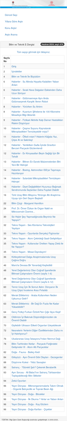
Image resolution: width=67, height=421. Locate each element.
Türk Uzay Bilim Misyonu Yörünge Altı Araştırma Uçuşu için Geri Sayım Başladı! (36, 196)
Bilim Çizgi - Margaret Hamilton (27, 203)
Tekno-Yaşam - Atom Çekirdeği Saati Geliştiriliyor (37, 238)
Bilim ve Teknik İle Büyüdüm (26, 76)
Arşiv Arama (11, 34)
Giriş (14, 66)
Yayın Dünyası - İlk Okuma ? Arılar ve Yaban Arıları (37, 399)
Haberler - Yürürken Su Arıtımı (27, 106)
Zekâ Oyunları (19, 380)
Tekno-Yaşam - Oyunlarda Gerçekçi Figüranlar (35, 233)
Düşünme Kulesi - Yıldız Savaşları (29, 362)
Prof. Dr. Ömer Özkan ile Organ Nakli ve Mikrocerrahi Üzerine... (32, 210)
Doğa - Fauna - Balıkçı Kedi (26, 352)
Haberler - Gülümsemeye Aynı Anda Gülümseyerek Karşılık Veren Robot (30, 100)
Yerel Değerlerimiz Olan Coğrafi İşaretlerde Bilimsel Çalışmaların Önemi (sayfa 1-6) (34, 272)
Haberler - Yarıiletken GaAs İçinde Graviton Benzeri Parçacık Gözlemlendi (34, 146)
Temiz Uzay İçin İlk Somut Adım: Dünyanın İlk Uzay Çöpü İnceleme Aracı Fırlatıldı (35, 288)
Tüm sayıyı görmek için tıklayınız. (33, 52)
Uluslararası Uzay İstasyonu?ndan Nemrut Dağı (36, 338)
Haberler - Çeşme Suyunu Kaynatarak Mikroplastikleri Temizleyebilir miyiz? (31, 130)
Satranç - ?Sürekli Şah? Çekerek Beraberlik (34, 367)
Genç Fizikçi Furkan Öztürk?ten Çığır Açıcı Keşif (36, 312)
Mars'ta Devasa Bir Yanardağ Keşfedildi (32, 265)
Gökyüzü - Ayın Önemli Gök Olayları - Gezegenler (37, 357)
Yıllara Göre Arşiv (14, 21)
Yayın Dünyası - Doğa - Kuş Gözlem (30, 404)
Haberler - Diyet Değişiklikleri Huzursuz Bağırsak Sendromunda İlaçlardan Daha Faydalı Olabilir (36, 188)
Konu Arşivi (10, 28)
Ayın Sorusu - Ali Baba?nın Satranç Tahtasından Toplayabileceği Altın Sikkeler (36, 374)
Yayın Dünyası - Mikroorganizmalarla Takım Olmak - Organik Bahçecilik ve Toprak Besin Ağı (37, 387)
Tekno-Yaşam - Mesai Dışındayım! (29, 251)
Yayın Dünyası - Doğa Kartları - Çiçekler (32, 409)
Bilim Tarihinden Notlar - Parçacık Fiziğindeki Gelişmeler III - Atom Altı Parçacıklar (34, 345)
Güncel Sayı (11, 15)
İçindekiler (17, 71)
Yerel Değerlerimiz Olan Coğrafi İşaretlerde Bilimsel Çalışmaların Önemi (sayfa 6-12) (34, 280)
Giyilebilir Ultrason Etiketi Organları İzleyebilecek (36, 325)
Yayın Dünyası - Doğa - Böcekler (28, 394)
